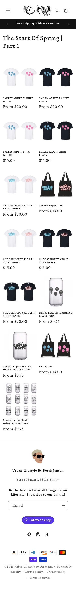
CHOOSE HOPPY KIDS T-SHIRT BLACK (54, 261)
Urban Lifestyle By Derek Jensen (36, 566)
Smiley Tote (46, 366)
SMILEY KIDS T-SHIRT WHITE (17, 154)
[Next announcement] (68, 23)
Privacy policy (56, 571)
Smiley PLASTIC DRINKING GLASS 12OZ (56, 315)
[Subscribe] (63, 505)
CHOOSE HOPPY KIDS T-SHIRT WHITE (18, 261)
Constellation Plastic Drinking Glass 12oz (16, 422)
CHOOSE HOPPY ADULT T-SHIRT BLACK (19, 315)
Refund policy (34, 571)
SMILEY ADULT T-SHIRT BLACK (54, 100)
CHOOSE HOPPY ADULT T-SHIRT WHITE (19, 207)
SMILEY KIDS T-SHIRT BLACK (52, 154)
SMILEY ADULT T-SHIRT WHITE (18, 100)
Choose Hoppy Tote (51, 205)
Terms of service (39, 577)
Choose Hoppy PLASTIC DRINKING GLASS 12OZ (17, 368)
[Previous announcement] (7, 23)
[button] (8, 10)
